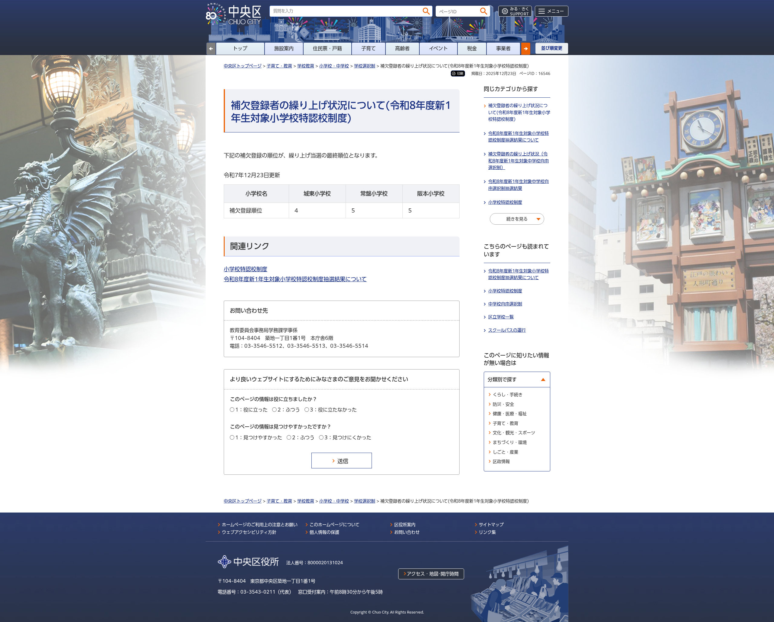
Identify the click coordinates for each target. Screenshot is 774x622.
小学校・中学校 (334, 66)
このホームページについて (334, 525)
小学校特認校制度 (245, 269)
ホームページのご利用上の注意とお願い (260, 525)
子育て (368, 48)
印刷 (460, 73)
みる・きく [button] (519, 11)
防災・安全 (503, 404)
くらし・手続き (507, 394)
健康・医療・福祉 (510, 414)
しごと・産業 (505, 452)
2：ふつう (289, 409)
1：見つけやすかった (258, 437)
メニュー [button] (555, 11)
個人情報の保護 (324, 532)
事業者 (503, 48)
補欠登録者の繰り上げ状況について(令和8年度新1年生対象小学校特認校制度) (519, 112)
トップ (240, 48)
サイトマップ (491, 525)
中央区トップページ (243, 66)
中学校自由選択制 (505, 304)
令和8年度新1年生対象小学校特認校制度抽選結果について (295, 279)
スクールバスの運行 (507, 330)
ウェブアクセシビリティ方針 (249, 532)
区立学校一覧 (501, 317)
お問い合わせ (407, 532)
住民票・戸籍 (327, 48)
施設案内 (284, 48)
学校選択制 (364, 66)
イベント (438, 48)
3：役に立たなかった (333, 409)
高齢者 (402, 48)
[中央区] (236, 14)
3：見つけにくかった (347, 437)
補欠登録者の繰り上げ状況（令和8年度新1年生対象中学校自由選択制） (518, 161)
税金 (472, 48)
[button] (526, 48)
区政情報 (501, 461)
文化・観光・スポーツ (514, 433)
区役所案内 (404, 525)
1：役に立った (251, 409)
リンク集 (487, 532)
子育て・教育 (279, 66)
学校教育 (305, 66)
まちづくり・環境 (510, 442)
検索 (426, 11)
